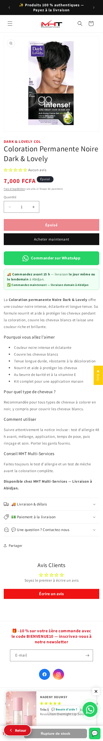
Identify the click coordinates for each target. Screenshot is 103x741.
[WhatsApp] (90, 709)
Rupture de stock (55, 733)
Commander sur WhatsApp (55, 258)
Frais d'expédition (14, 188)
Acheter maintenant (51, 239)
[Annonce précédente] (9, 7)
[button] (10, 23)
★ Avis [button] (98, 375)
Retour (20, 730)
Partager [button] (15, 545)
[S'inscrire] (87, 655)
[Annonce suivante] (93, 7)
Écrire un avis (51, 593)
